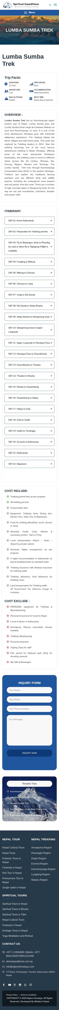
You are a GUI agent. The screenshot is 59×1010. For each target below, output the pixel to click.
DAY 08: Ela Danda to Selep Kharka (25, 306)
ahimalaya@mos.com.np (19, 961)
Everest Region (39, 863)
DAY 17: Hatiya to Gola (19, 409)
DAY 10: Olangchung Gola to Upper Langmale (25, 330)
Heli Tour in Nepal (12, 873)
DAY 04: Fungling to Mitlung (21, 261)
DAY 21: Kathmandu (18, 453)
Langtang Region (40, 874)
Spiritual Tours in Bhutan (15, 909)
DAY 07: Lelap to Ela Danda (21, 295)
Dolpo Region (38, 858)
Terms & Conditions (29, 995)
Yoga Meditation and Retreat (17, 936)
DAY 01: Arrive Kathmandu (21, 220)
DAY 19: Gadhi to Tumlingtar (22, 431)
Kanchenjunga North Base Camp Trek (28, 815)
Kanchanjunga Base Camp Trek (25, 797)
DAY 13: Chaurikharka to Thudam (24, 365)
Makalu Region (39, 880)
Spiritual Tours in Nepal (14, 904)
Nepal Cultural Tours (13, 847)
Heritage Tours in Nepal (15, 930)
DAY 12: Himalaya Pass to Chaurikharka (27, 354)
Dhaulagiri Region (41, 853)
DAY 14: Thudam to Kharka (21, 376)
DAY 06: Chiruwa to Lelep (20, 283)
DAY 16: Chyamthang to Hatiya (23, 398)
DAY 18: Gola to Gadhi (19, 420)
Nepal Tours (8, 853)
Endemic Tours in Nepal (11, 860)
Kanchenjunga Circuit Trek (22, 791)
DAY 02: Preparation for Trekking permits (28, 231)
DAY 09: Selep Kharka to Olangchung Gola (28, 317)
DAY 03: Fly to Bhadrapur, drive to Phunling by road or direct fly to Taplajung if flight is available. (29, 246)
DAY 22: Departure (17, 464)
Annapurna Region (41, 847)
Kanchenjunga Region (43, 869)
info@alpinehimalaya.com (20, 966)
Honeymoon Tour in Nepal (12, 880)
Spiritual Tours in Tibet (14, 914)
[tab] (29, 221)
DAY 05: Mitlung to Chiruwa (21, 272)
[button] (29, 12)
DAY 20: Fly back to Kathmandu (23, 442)
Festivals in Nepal (12, 867)
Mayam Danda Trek (19, 803)
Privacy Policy (12, 995)
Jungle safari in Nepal (14, 887)
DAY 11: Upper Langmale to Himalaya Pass (29, 343)
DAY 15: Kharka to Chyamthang (23, 387)
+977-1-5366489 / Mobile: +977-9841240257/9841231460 (23, 954)
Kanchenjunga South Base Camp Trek (28, 809)
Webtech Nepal (41, 1001)
